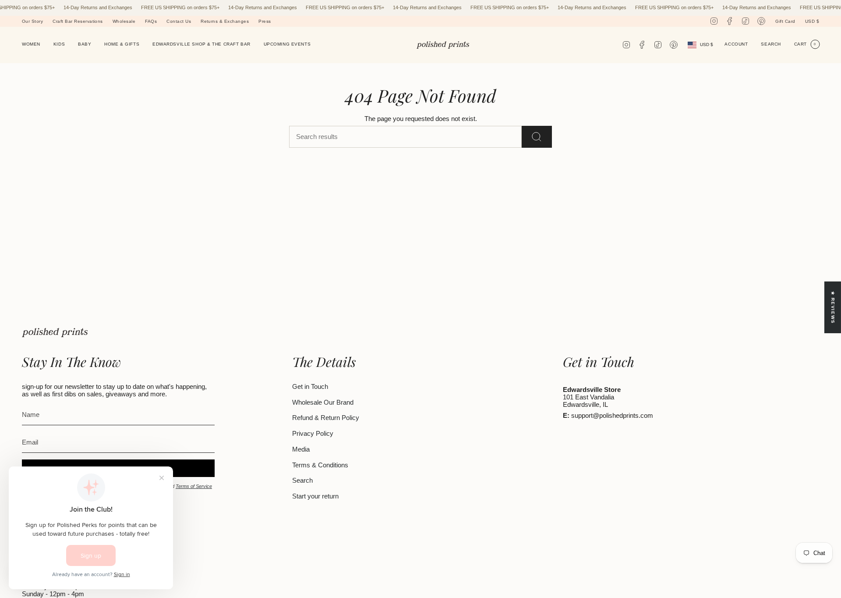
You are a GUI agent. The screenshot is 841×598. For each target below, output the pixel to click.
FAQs (151, 21)
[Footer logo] (55, 332)
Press (264, 21)
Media (301, 449)
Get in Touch (310, 386)
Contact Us (178, 21)
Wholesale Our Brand (322, 402)
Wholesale (124, 21)
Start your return (315, 496)
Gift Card (785, 21)
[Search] (537, 137)
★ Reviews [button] (832, 307)
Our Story (32, 21)
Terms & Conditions (320, 465)
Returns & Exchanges (225, 21)
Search (302, 480)
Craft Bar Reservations (78, 21)
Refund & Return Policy (325, 417)
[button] (31, 45)
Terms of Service (194, 486)
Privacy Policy (312, 433)
